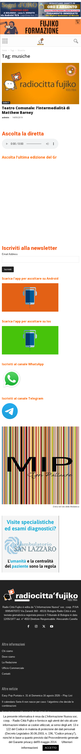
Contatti (6, 673)
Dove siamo (8, 656)
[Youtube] (52, 626)
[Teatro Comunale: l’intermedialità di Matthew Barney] (40, 83)
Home (4, 50)
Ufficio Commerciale (13, 668)
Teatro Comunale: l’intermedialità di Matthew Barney (36, 110)
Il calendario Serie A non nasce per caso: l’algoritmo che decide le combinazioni (38, 703)
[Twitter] (45, 626)
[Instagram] (37, 626)
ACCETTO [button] (51, 747)
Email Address (10, 254)
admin (5, 117)
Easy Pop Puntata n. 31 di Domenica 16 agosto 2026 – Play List (37, 695)
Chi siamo (7, 651)
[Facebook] (29, 626)
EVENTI (6, 102)
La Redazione (9, 662)
